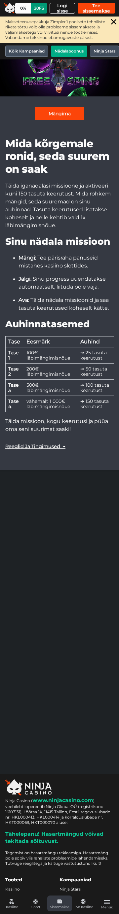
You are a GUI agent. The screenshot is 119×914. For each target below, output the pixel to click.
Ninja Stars (104, 51)
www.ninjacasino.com (62, 800)
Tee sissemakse (96, 8)
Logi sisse (62, 8)
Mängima (60, 114)
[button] (59, 903)
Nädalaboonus (69, 51)
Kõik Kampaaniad (27, 51)
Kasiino (12, 889)
